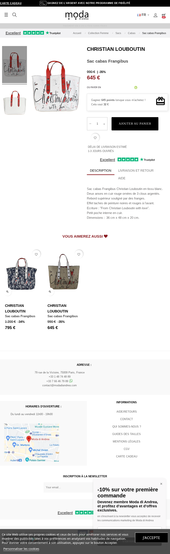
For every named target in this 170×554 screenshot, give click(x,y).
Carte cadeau (11, 3)
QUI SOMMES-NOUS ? (126, 426)
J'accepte (151, 537)
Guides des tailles (126, 434)
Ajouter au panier (135, 123)
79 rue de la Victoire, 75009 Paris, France (60, 372)
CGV (127, 449)
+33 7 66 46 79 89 (57, 381)
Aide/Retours (127, 411)
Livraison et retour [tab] (136, 170)
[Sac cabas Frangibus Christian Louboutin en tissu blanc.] (14, 65)
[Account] (155, 15)
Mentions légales (126, 441)
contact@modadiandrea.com (59, 385)
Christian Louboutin (116, 49)
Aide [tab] (121, 178)
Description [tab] (100, 170)
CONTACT (126, 419)
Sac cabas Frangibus (20, 316)
